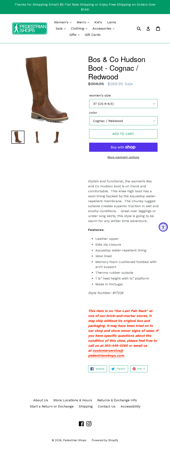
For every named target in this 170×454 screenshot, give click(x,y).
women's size (100, 95)
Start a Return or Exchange (52, 406)
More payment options (123, 157)
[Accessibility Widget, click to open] (163, 227)
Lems (111, 22)
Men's (82, 22)
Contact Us (106, 406)
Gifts (73, 35)
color (93, 113)
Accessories (102, 28)
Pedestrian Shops (74, 440)
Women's (61, 22)
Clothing (78, 28)
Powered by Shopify (105, 440)
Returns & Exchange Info (117, 400)
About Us (40, 400)
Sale (60, 28)
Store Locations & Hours (72, 400)
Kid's (98, 22)
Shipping (86, 406)
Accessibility (130, 406)
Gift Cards (93, 35)
